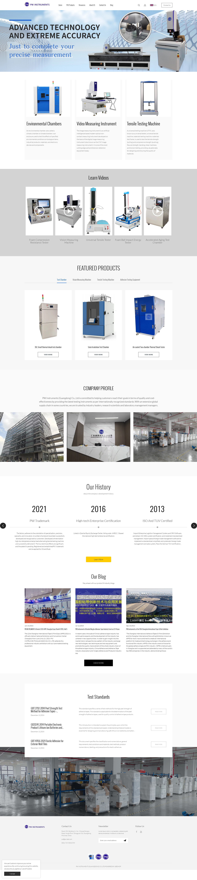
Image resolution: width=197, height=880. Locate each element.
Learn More (98, 559)
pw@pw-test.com (67, 839)
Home (60, 5)
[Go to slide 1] (96, 68)
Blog (111, 5)
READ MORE (158, 711)
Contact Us (102, 5)
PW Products (70, 5)
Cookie (12, 863)
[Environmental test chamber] (98, 857)
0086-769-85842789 (68, 843)
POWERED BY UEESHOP (113, 866)
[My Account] (145, 5)
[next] (194, 526)
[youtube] (141, 831)
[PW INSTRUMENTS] (106, 857)
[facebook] (137, 831)
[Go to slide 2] (98, 68)
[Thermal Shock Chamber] (91, 857)
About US (92, 5)
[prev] (3, 526)
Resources (82, 5)
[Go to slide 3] (100, 68)
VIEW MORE (48, 355)
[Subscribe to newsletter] (125, 840)
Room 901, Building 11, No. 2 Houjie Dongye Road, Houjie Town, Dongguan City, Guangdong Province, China (76, 833)
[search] (139, 5)
